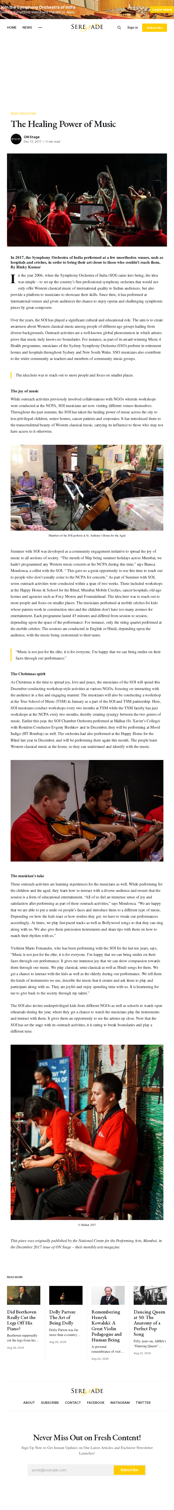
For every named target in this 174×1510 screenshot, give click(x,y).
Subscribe (155, 28)
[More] (40, 27)
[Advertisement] (87, 68)
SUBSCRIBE (50, 1403)
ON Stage (31, 137)
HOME (12, 27)
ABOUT (29, 1403)
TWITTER (143, 1403)
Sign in (132, 27)
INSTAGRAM (120, 1403)
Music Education (23, 113)
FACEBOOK (95, 1403)
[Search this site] (119, 27)
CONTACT (73, 1403)
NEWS (27, 27)
